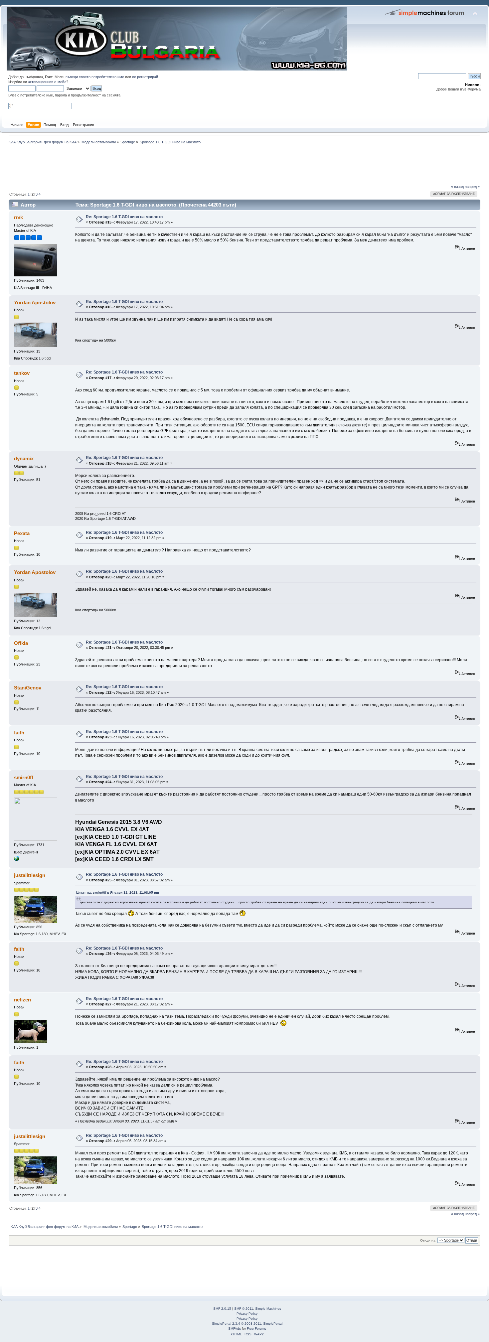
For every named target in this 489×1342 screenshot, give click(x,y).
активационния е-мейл (47, 82)
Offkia (21, 643)
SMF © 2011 (243, 1308)
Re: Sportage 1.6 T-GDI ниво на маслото (124, 217)
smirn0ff (23, 777)
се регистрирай (145, 77)
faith (19, 732)
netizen (22, 999)
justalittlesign (29, 875)
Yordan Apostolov (35, 302)
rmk (18, 217)
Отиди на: (428, 1240)
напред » (472, 187)
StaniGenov (27, 687)
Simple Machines (268, 1308)
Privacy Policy (247, 1313)
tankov (22, 373)
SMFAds (234, 1328)
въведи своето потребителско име (95, 77)
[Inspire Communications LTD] (16, 860)
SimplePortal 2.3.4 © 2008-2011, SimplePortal (247, 1323)
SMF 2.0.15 (222, 1308)
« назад (457, 187)
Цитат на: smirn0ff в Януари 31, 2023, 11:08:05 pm (117, 892)
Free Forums (256, 1328)
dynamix (24, 458)
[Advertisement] (128, 164)
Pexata (22, 533)
